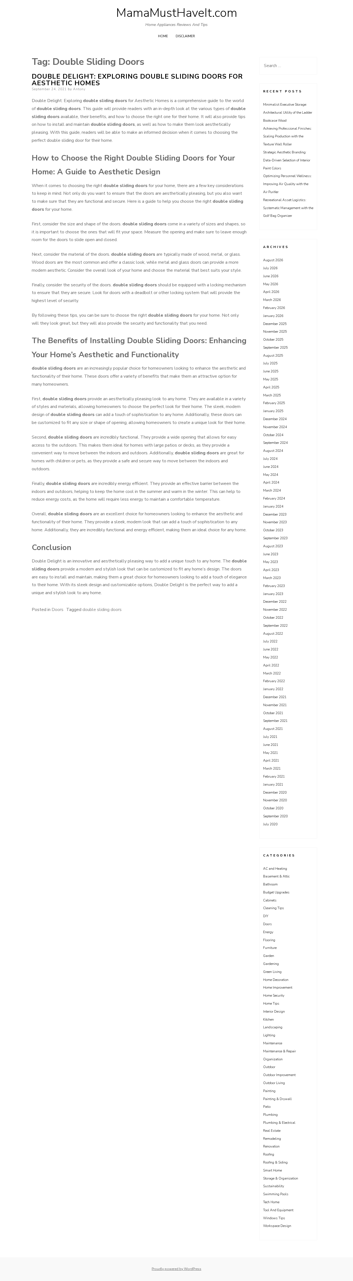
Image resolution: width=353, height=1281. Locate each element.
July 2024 (270, 459)
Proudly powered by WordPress (176, 1269)
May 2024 (270, 475)
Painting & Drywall (277, 1099)
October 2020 (273, 808)
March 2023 (272, 578)
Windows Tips (274, 1218)
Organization (273, 1059)
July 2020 (270, 824)
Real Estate (271, 1130)
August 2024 (273, 451)
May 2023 (270, 562)
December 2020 (275, 792)
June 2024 (270, 467)
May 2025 (270, 379)
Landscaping (272, 1027)
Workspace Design (277, 1226)
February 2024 (274, 498)
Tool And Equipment (278, 1210)
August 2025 (273, 355)
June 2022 (270, 649)
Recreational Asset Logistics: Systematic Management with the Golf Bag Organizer (288, 208)
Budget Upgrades (276, 892)
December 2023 (275, 514)
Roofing (268, 1154)
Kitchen (268, 1019)
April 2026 (271, 292)
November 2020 (275, 800)
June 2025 (270, 371)
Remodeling (272, 1138)
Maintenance (272, 1043)
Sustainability (273, 1186)
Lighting (269, 1035)
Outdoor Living (274, 1083)
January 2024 (273, 506)
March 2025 (272, 395)
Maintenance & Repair (279, 1051)
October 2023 (273, 530)
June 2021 (270, 745)
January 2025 (273, 411)
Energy (268, 932)
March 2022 (272, 673)
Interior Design (274, 1011)
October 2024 (273, 435)
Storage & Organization (280, 1178)
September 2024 (275, 443)
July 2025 (270, 363)
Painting (269, 1091)
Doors (57, 610)
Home (163, 36)
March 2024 (272, 490)
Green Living (272, 972)
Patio (267, 1106)
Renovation (271, 1146)
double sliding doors (102, 610)
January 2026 (273, 316)
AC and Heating (275, 868)
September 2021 (275, 721)
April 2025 (271, 387)
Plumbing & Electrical (279, 1122)
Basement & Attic (276, 876)
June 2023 (270, 554)
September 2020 (275, 816)
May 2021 (270, 753)
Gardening (271, 964)
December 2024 (275, 419)
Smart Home (272, 1170)
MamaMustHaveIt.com (176, 13)
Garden (268, 956)
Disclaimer (185, 36)
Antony (79, 89)
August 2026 (273, 260)
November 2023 (275, 522)
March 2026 (272, 300)
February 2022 (274, 681)
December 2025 (275, 324)
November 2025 (275, 331)
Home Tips (271, 1003)
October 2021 (273, 713)
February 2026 (274, 308)
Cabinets (270, 900)
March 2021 (272, 768)
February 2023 (274, 586)
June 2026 (270, 276)
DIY (265, 916)
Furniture (270, 948)
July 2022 (270, 641)
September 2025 (275, 347)
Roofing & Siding (275, 1162)
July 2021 (270, 737)
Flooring (269, 940)
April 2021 (271, 760)
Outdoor (269, 1067)
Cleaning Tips (273, 908)
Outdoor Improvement (279, 1075)
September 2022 (275, 625)
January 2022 (273, 689)
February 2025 (274, 403)
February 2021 (274, 776)
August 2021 (273, 729)
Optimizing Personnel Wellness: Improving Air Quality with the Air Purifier (287, 184)
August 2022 (273, 633)
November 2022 (275, 609)
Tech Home (271, 1202)
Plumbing (270, 1114)
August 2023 (273, 546)
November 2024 (275, 427)
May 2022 (270, 657)
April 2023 (271, 570)
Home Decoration (275, 980)
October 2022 (273, 617)
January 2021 (273, 784)
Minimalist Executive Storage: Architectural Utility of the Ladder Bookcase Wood (287, 112)
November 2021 (275, 705)
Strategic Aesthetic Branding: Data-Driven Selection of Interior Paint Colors (286, 160)
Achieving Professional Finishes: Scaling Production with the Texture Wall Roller (287, 136)
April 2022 (271, 665)
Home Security (273, 995)
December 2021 (275, 697)
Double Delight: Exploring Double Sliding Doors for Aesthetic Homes (137, 79)
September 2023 (275, 538)
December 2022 (275, 601)
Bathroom (270, 884)
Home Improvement (277, 987)
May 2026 (270, 284)
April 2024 (271, 482)
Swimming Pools (275, 1194)
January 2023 (273, 594)
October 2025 (273, 339)
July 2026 (270, 268)
